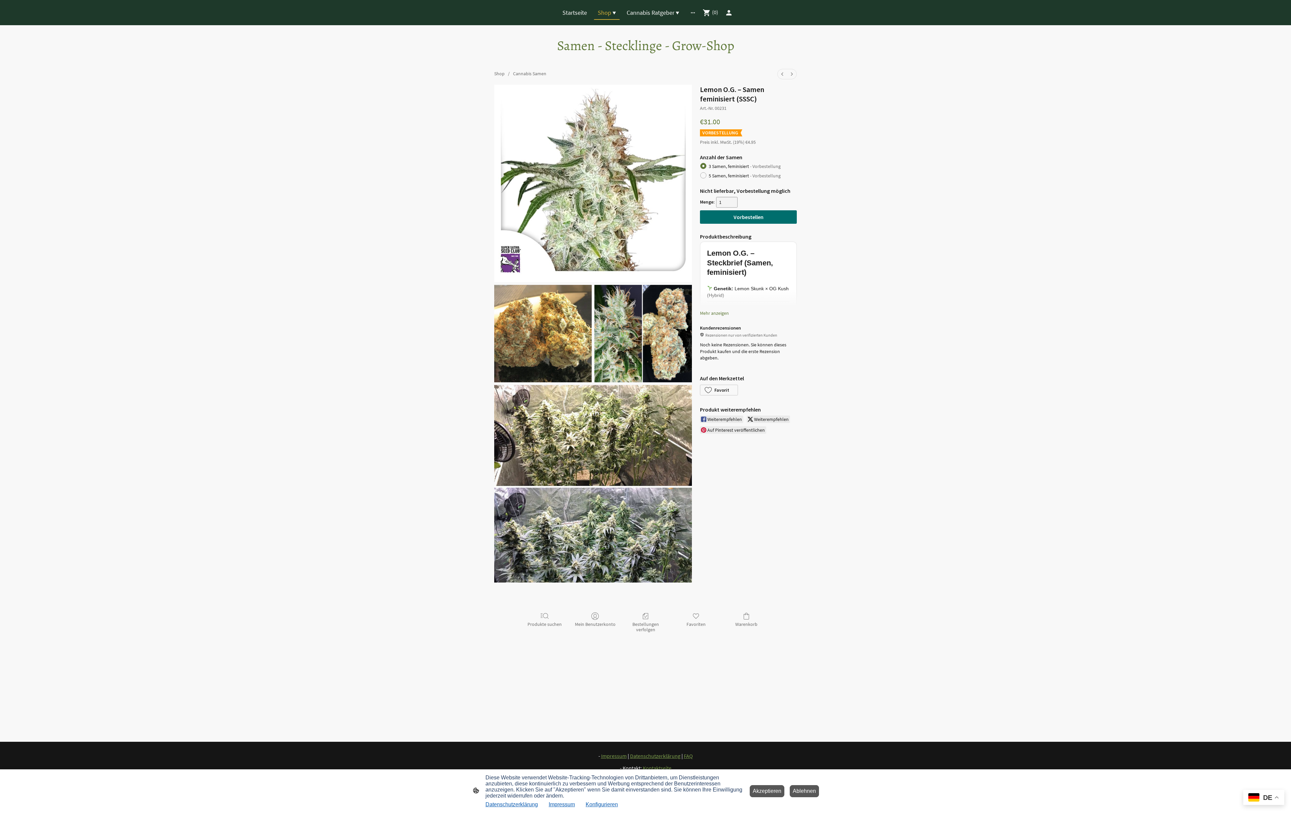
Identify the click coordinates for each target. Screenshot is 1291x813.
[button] (719, 390)
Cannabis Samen (529, 74)
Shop (499, 74)
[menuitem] (782, 74)
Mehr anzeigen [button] (714, 313)
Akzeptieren (767, 791)
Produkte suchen (544, 624)
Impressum (562, 804)
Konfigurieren (602, 804)
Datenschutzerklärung (511, 804)
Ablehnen (804, 791)
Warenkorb (746, 624)
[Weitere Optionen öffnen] (693, 12)
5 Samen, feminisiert (745, 176)
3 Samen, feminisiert (745, 166)
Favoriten (696, 624)
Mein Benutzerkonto (595, 624)
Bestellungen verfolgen (645, 627)
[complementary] (1263, 798)
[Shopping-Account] (729, 13)
